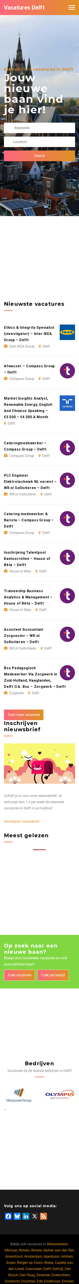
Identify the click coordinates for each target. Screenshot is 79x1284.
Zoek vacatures (19, 975)
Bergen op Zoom (30, 1263)
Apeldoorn (51, 1256)
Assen (11, 1263)
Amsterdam (33, 1256)
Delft (47, 1269)
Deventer (43, 1275)
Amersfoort (14, 1256)
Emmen (68, 1281)
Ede (40, 1281)
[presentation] (4, 1109)
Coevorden (33, 1269)
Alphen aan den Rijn (58, 1250)
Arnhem (67, 1256)
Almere (36, 1250)
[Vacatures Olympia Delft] (20, 1095)
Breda (48, 1263)
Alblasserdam (57, 1244)
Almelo (24, 1250)
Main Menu (71, 7)
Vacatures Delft (24, 7)
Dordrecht (12, 1281)
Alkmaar (10, 1250)
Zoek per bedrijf (53, 975)
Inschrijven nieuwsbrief (22, 821)
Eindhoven (52, 1281)
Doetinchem (60, 1275)
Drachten (28, 1281)
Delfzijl (57, 1269)
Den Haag (27, 1275)
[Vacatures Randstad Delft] (61, 1095)
